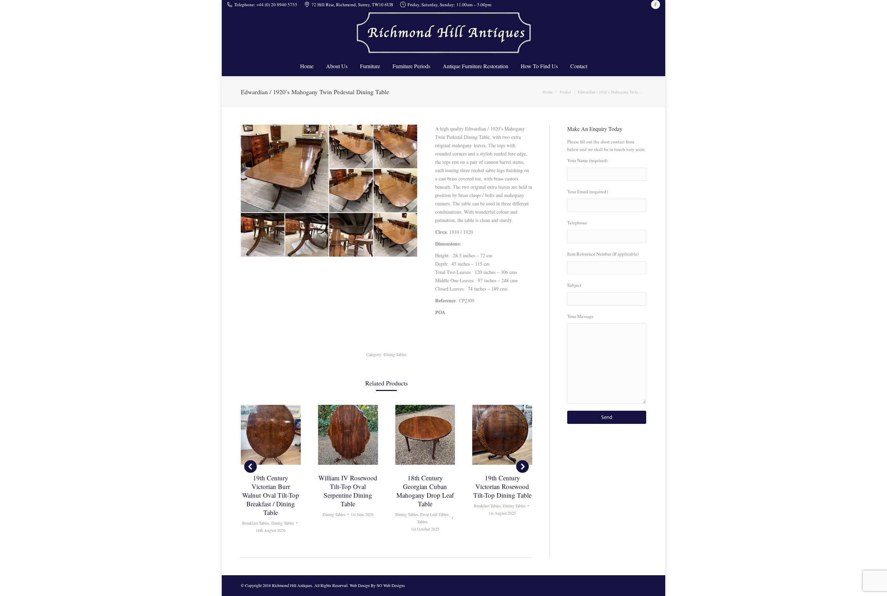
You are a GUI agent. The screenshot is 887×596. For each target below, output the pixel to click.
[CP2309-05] (396, 191)
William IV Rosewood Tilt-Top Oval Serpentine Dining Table (347, 490)
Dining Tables (395, 354)
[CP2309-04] (351, 191)
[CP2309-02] (351, 147)
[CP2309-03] (396, 147)
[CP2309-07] (307, 235)
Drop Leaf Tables (434, 514)
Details (270, 434)
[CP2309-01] (285, 168)
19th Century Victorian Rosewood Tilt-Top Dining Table (502, 486)
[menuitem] (307, 66)
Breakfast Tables (255, 523)
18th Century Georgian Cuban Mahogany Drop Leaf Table (425, 490)
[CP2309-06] (263, 235)
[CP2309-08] (351, 235)
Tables (422, 521)
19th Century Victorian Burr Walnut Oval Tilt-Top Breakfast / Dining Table (270, 495)
